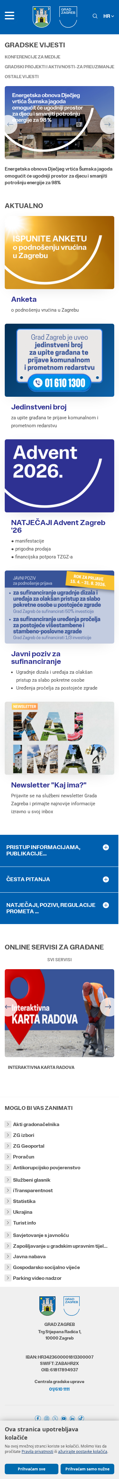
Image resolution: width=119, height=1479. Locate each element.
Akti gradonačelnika (36, 1124)
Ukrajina (22, 1212)
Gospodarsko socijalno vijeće (46, 1267)
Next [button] (109, 124)
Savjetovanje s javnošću (41, 1235)
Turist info (24, 1223)
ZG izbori (23, 1135)
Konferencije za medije (32, 56)
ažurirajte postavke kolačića (82, 1451)
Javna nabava (29, 1256)
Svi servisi (59, 959)
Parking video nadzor (37, 1278)
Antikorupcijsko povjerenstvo (46, 1167)
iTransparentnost (33, 1190)
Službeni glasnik (31, 1180)
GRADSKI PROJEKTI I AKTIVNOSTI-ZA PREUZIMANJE (59, 66)
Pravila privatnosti (37, 1451)
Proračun (23, 1156)
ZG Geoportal (28, 1146)
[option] (59, 141)
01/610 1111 (59, 1389)
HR (107, 16)
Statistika (24, 1201)
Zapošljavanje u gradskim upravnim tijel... (60, 1246)
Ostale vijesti (22, 76)
